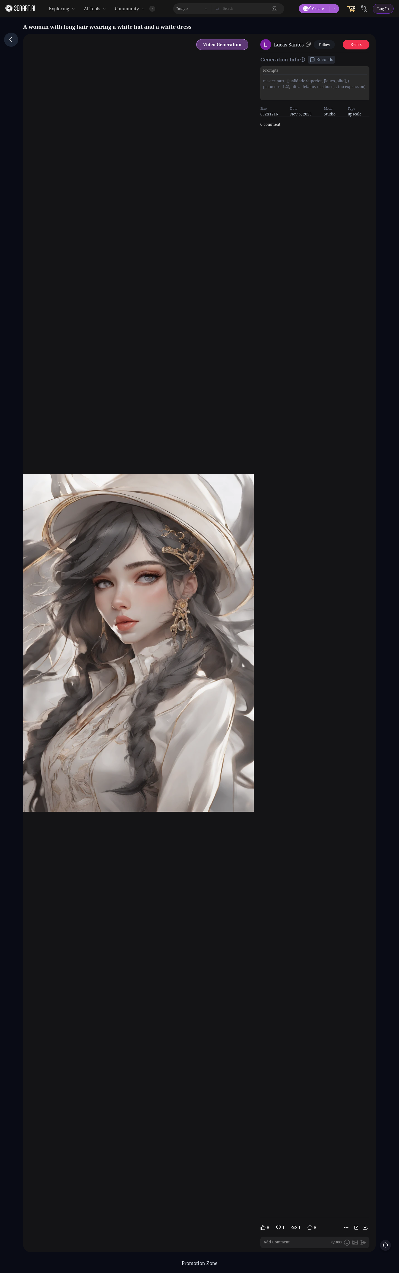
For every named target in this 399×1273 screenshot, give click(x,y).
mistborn (325, 86)
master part (273, 80)
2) (287, 86)
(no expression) (351, 86)
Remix (356, 44)
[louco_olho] (334, 80)
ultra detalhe (302, 86)
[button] (274, 8)
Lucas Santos (289, 44)
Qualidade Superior (304, 80)
